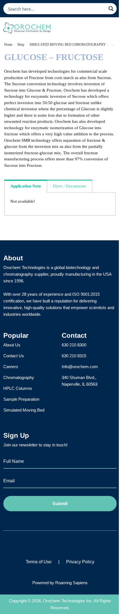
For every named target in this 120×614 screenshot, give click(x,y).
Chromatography (18, 377)
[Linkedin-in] (60, 544)
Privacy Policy (80, 561)
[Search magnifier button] (111, 9)
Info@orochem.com (80, 366)
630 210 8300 (74, 345)
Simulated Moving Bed (23, 410)
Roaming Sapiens (71, 582)
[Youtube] (76, 544)
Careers (10, 366)
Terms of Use (39, 561)
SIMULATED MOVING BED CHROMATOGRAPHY (68, 45)
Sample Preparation (21, 399)
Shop (20, 45)
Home (8, 45)
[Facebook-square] (44, 544)
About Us (11, 345)
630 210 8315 (74, 355)
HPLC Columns (17, 388)
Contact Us (13, 355)
